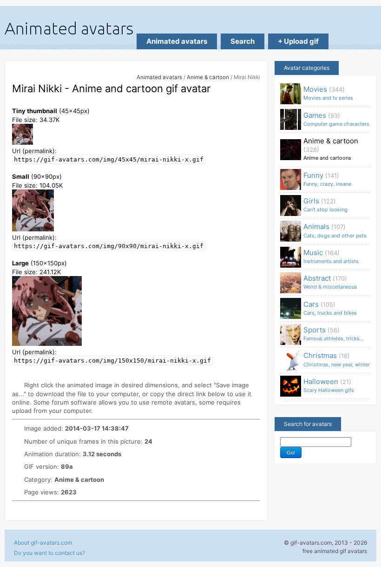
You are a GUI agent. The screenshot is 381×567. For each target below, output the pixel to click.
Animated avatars (176, 41)
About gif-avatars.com (43, 542)
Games (336, 119)
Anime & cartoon (208, 77)
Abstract (330, 282)
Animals (335, 230)
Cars (330, 308)
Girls (325, 204)
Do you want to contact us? (49, 552)
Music (331, 256)
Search (242, 41)
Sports (333, 333)
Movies (328, 93)
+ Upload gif (298, 41)
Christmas (336, 359)
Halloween (328, 385)
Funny (327, 179)
